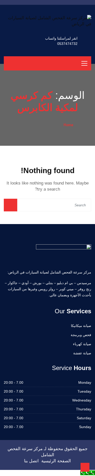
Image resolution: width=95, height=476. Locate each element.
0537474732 (67, 44)
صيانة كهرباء (82, 344)
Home (68, 124)
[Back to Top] (85, 467)
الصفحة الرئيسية (56, 461)
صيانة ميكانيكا (81, 326)
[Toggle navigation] (84, 63)
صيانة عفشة (82, 353)
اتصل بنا (31, 461)
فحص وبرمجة (81, 335)
